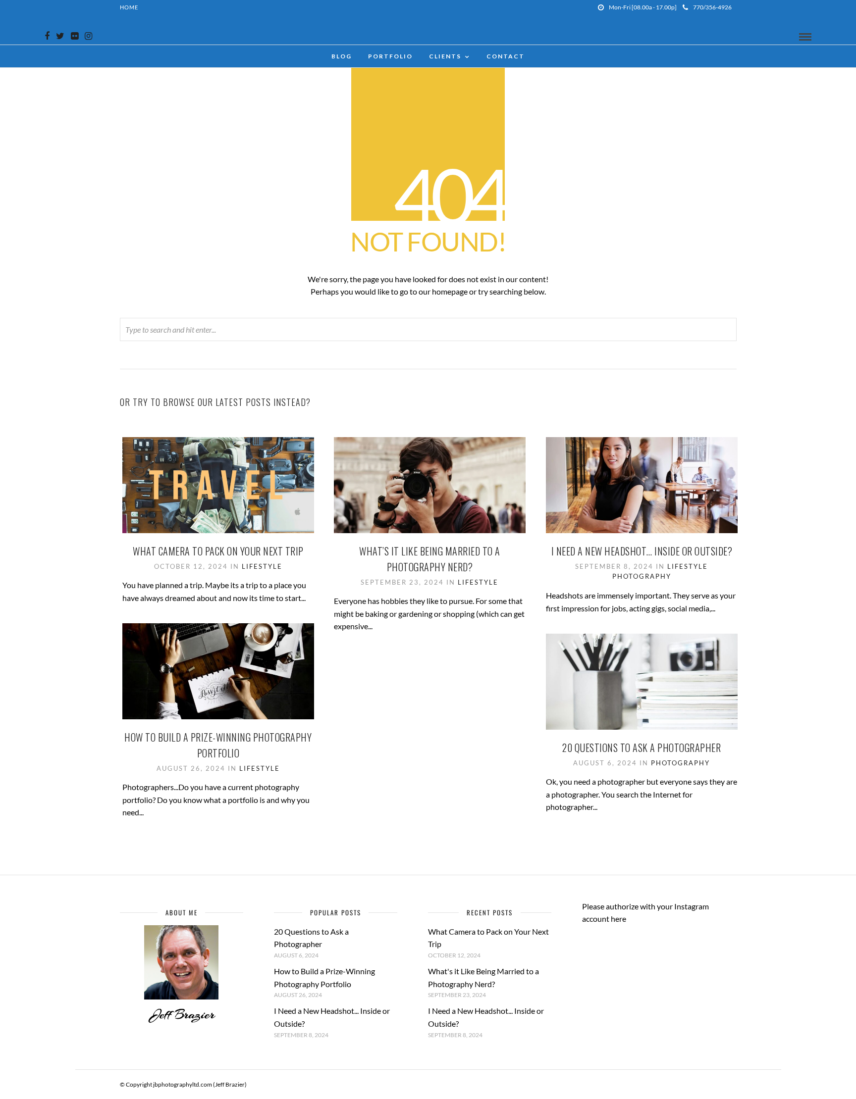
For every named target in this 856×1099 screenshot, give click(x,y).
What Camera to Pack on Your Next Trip (218, 551)
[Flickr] (74, 36)
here (618, 918)
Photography (641, 576)
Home (129, 7)
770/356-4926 (712, 7)
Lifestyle (262, 566)
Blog (341, 56)
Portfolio (390, 56)
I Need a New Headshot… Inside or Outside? (642, 551)
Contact (505, 56)
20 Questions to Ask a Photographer (641, 747)
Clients (445, 56)
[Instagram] (88, 36)
